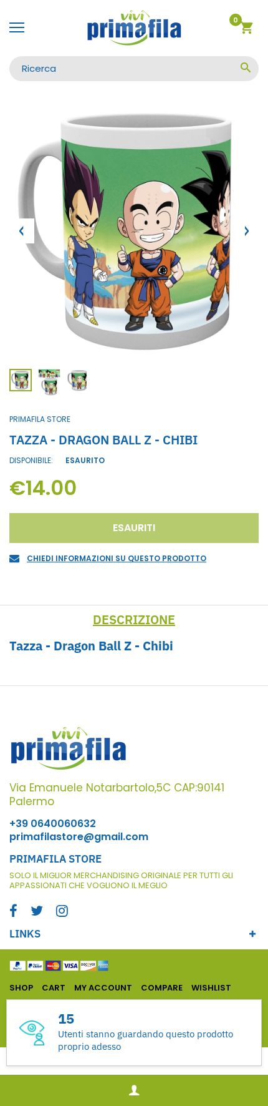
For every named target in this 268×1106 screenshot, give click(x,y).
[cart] (246, 29)
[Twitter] (37, 912)
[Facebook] (13, 912)
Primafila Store (39, 419)
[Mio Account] (134, 1090)
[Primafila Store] (134, 28)
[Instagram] (62, 912)
